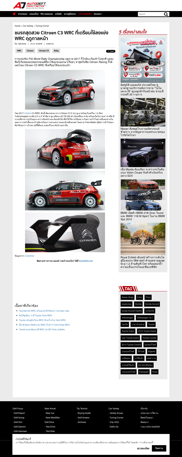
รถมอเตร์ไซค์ (128, 351)
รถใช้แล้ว (138, 358)
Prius (148, 297)
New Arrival (50, 408)
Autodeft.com (86, 260)
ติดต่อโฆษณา (147, 417)
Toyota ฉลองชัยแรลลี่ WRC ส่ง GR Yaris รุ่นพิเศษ (42, 329)
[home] (14, 13)
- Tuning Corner (116, 417)
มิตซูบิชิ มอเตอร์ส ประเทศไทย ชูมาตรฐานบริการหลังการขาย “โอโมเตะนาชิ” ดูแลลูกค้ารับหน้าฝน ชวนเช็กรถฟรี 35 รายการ (142, 89)
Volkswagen (127, 317)
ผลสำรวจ (151, 358)
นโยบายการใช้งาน (149, 413)
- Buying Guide (84, 413)
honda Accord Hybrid (132, 310)
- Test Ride (50, 431)
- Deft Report (19, 413)
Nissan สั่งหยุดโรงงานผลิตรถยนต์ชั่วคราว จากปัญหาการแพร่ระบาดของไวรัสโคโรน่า (143, 132)
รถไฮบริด (149, 310)
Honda (138, 303)
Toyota (151, 324)
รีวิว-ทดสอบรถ (47, 14)
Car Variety (28, 25)
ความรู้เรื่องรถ (70, 14)
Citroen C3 (44, 50)
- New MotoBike (52, 417)
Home (17, 25)
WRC (19, 50)
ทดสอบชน (126, 303)
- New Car (49, 413)
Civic (139, 297)
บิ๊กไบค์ (141, 351)
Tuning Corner (42, 25)
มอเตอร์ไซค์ (150, 344)
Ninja (154, 371)
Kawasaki (144, 371)
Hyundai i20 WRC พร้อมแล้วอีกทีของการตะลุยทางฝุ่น (44, 310)
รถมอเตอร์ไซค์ (129, 371)
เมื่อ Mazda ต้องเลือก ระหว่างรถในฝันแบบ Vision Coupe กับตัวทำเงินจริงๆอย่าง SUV (142, 172)
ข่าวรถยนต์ (22, 14)
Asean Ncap (127, 297)
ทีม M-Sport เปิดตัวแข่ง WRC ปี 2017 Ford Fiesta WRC (44, 324)
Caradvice (29, 255)
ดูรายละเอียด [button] (143, 448)
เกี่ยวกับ (144, 408)
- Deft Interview (20, 431)
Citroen (27, 113)
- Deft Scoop (18, 417)
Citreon (30, 50)
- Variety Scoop (116, 413)
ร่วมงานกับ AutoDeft (150, 426)
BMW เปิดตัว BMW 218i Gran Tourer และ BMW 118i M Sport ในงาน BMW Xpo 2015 (143, 216)
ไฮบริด (125, 324)
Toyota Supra (128, 330)
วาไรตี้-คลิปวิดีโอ (85, 14)
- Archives (81, 422)
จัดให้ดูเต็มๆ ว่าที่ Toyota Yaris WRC (35, 315)
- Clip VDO (114, 422)
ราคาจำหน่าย (138, 324)
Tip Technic (82, 408)
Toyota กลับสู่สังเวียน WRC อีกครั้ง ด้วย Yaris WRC (42, 320)
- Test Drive (50, 426)
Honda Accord (152, 303)
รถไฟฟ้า (58, 14)
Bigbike (151, 351)
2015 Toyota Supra (147, 330)
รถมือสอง (126, 358)
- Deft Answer (83, 417)
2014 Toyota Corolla (131, 344)
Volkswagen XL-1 (145, 317)
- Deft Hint (17, 422)
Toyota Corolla (149, 337)
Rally (56, 50)
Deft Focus (18, 408)
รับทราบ (159, 448)
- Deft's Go (113, 426)
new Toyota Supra (130, 337)
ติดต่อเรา (98, 14)
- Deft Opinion (19, 426)
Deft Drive (49, 422)
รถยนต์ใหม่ (34, 14)
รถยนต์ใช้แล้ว (128, 364)
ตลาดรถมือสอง (145, 364)
